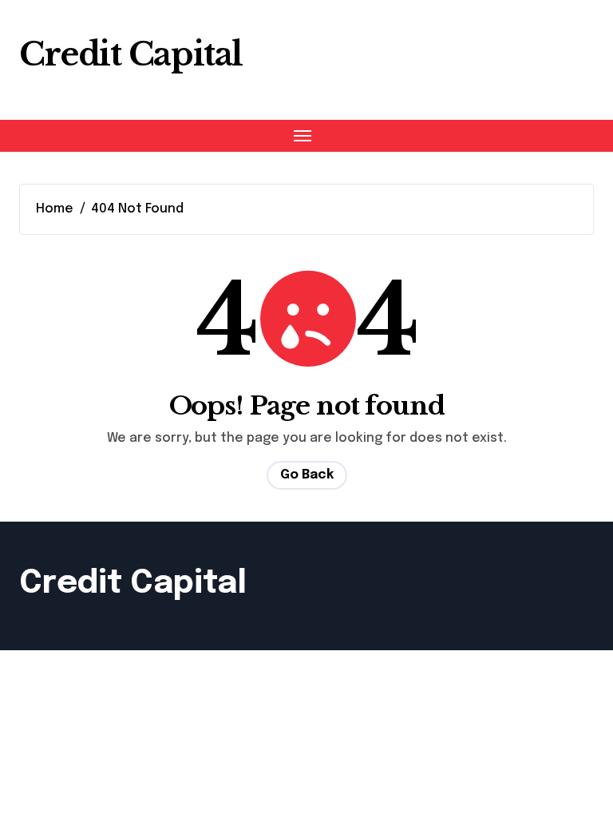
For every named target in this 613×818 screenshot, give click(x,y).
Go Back (307, 475)
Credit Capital (131, 54)
